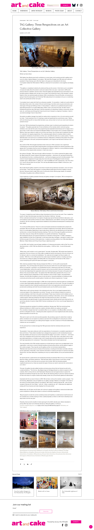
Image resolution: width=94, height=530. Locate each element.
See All (80, 474)
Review (21, 459)
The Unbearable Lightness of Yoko (69, 492)
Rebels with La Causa (43, 491)
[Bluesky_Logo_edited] (73, 5)
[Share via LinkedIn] (27, 464)
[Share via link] (31, 464)
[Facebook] (77, 5)
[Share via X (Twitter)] (24, 464)
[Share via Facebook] (20, 464)
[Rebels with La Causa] (47, 483)
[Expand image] (28, 420)
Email (15, 508)
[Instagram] (81, 5)
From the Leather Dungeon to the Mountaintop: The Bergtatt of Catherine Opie (23, 492)
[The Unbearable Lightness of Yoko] (70, 483)
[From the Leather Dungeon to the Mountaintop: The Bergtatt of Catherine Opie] (23, 483)
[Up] (91, 527)
